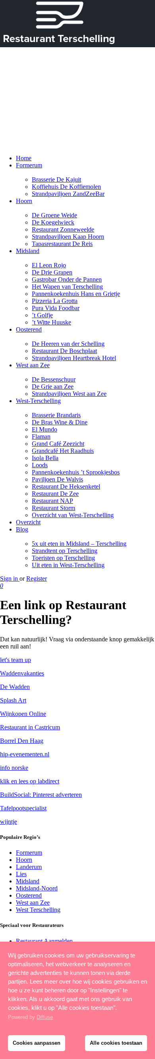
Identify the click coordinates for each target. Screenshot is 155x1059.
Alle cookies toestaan (116, 1043)
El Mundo (44, 429)
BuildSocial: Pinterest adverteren (41, 794)
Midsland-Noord (37, 888)
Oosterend (29, 329)
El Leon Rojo (49, 265)
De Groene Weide (54, 215)
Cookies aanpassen (36, 1043)
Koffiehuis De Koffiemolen (66, 186)
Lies (21, 874)
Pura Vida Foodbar (55, 308)
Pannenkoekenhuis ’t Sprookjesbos (76, 472)
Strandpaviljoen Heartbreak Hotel (74, 358)
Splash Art (13, 700)
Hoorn (24, 201)
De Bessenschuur (54, 379)
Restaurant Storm (53, 508)
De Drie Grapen (52, 272)
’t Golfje (42, 315)
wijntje (8, 821)
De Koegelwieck (53, 222)
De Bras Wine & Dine (59, 422)
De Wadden (15, 686)
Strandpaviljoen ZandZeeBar (68, 193)
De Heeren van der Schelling (68, 343)
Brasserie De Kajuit (56, 179)
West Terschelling (38, 909)
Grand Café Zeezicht (58, 443)
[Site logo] (26, 97)
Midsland (27, 250)
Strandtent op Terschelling (64, 550)
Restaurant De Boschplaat (64, 350)
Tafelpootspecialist (23, 808)
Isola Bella (45, 458)
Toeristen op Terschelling (63, 557)
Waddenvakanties (22, 673)
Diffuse (45, 1017)
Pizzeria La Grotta (55, 300)
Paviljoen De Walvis (57, 479)
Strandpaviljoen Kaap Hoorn (68, 236)
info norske (14, 767)
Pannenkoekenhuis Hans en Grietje (76, 293)
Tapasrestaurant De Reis (62, 243)
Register (36, 578)
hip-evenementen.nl (24, 754)
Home (23, 158)
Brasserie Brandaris (56, 415)
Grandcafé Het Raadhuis (63, 450)
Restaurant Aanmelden (44, 941)
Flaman (41, 436)
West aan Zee (33, 365)
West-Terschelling (38, 400)
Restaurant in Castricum (30, 727)
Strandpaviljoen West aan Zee (69, 393)
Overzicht (28, 522)
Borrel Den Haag (21, 740)
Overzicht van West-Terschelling (73, 515)
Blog (22, 529)
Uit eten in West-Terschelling (68, 565)
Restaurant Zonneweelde (63, 229)
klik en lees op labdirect (29, 781)
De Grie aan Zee (53, 386)
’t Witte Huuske (51, 322)
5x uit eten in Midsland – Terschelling (79, 543)
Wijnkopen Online (23, 713)
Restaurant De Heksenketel (66, 486)
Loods (40, 465)
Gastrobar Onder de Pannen (67, 279)
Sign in (9, 578)
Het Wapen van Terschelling (67, 286)
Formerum (29, 165)
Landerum (29, 866)
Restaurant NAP (52, 500)
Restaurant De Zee (55, 493)
